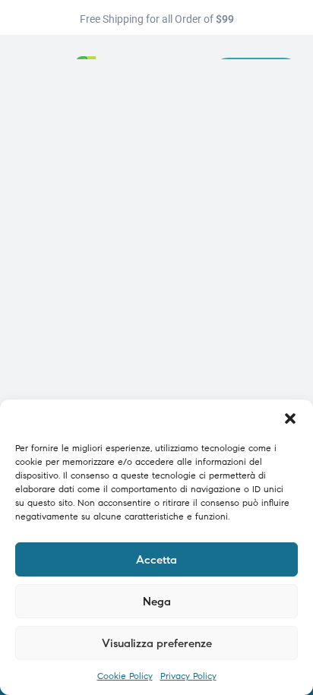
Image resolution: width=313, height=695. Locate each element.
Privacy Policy (188, 675)
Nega (157, 601)
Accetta (156, 560)
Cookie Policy (125, 675)
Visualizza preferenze (157, 643)
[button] (290, 418)
